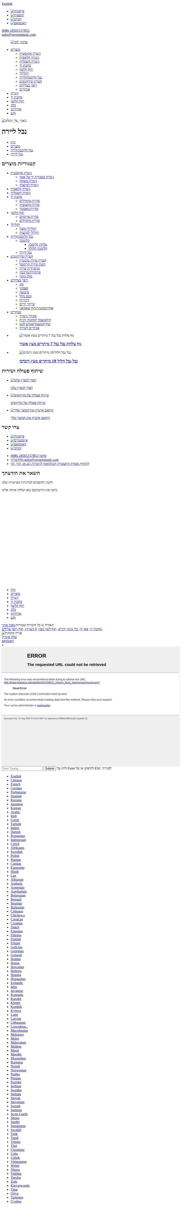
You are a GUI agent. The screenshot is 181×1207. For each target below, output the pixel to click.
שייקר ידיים (27, 304)
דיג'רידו (24, 300)
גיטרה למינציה (28, 185)
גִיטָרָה (15, 93)
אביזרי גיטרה (28, 316)
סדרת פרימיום (28, 217)
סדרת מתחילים (29, 201)
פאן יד (84, 629)
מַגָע (13, 113)
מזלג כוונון (25, 276)
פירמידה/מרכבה (30, 272)
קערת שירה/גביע (30, 81)
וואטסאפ (8, 641)
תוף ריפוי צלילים (12, 629)
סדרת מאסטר (28, 209)
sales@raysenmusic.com (19, 34)
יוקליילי (24, 73)
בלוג (13, 105)
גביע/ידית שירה (29, 268)
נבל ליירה (17, 154)
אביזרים (24, 89)
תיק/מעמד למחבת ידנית (35, 320)
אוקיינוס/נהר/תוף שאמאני (36, 308)
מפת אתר (8, 625)
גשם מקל (25, 296)
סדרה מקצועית (29, 205)
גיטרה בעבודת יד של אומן (36, 177)
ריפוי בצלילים (28, 85)
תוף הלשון (26, 69)
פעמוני (23, 288)
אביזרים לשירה (29, 328)
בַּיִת (13, 142)
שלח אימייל (9, 637)
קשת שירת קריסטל (32, 264)
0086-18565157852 (15, 30)
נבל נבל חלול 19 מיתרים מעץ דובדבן (48, 361)
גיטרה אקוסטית (30, 53)
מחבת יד (25, 65)
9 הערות (31, 629)
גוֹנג (21, 284)
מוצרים (15, 49)
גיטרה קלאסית (29, 57)
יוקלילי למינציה (29, 232)
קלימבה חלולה (37, 248)
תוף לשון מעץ (47, 629)
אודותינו (16, 109)
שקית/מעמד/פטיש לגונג (34, 324)
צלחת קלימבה (37, 244)
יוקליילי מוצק (27, 228)
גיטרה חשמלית (29, 61)
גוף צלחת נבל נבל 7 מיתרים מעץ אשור (50, 343)
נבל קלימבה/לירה (30, 77)
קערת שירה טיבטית (32, 260)
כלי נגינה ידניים (68, 629)
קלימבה (24, 240)
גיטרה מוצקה (28, 181)
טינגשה (24, 292)
